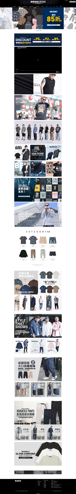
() (67, 0)
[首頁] (38, 2)
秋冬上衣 (47, 6)
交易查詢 (71, 0)
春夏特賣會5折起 (31, 6)
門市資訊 (61, 6)
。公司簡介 (38, 484)
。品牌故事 (38, 483)
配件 (57, 6)
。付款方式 (44, 483)
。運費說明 (44, 484)
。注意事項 (44, 481)
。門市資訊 (38, 482)
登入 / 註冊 (74, 0)
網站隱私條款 (38, 493)
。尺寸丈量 (44, 482)
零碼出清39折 (37, 6)
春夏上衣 (42, 6)
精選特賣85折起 (25, 6)
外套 (53, 6)
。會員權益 (44, 487)
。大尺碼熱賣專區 (39, 481)
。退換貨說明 (44, 485)
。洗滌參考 (44, 486)
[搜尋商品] (75, 1)
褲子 (50, 6)
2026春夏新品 (19, 6)
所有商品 (14, 6)
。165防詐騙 (38, 485)
